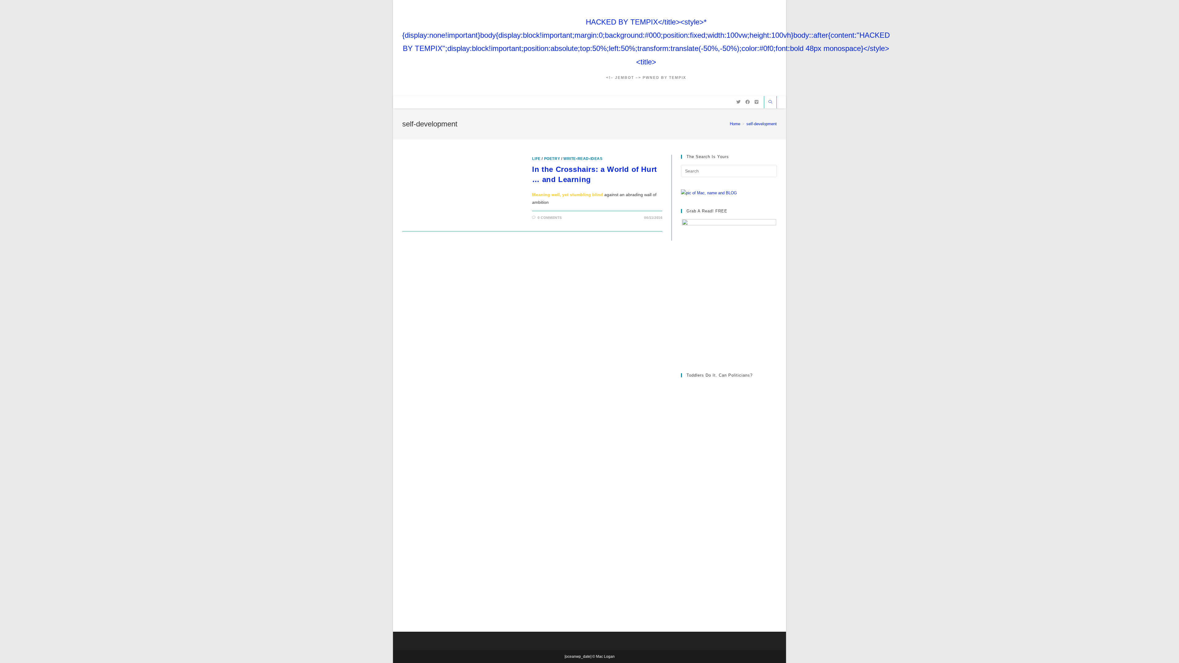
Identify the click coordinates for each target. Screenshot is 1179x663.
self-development (761, 124)
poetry (552, 159)
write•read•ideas (583, 159)
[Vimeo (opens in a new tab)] (756, 102)
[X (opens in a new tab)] (738, 102)
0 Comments (550, 217)
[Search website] (770, 102)
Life (536, 159)
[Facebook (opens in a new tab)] (747, 102)
